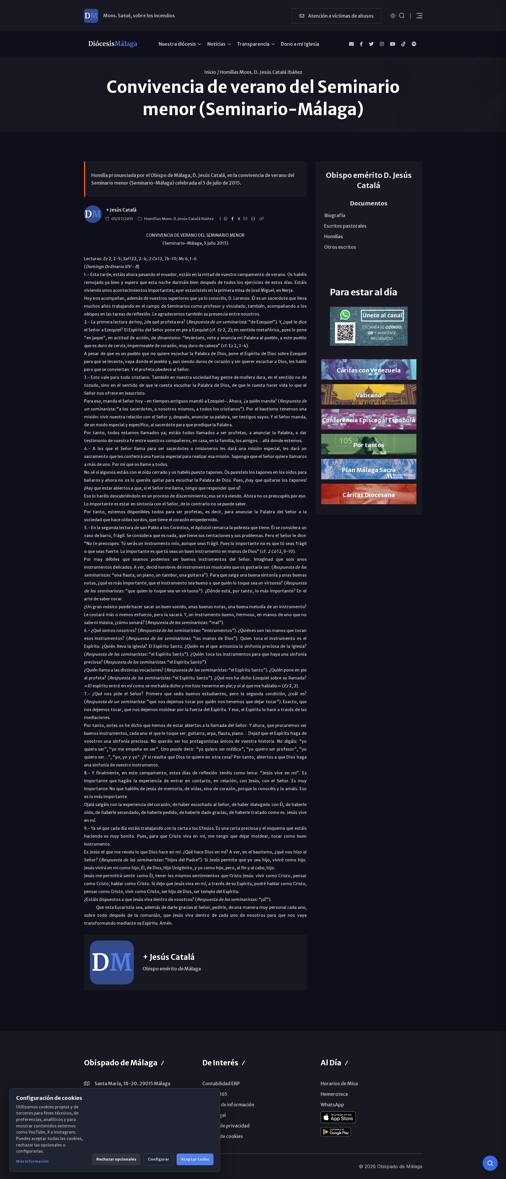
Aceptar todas (195, 1159)
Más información (32, 1161)
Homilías (333, 236)
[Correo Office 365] (351, 44)
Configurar (158, 1159)
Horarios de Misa (339, 1083)
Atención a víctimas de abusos (340, 16)
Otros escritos (340, 247)
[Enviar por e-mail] (246, 219)
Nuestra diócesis (177, 44)
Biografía (334, 215)
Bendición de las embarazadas (136, 15)
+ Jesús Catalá (121, 210)
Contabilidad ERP (221, 1083)
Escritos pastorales (345, 226)
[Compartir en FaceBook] (233, 219)
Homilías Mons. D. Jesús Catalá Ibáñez (261, 72)
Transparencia (253, 44)
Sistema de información (228, 1105)
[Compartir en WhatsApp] (226, 219)
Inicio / (211, 72)
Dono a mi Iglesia (300, 44)
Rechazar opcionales (116, 1159)
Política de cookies (222, 1136)
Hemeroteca (334, 1094)
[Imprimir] (254, 219)
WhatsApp (332, 1105)
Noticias (216, 44)
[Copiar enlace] (262, 219)
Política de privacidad (225, 1126)
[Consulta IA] (490, 1163)
